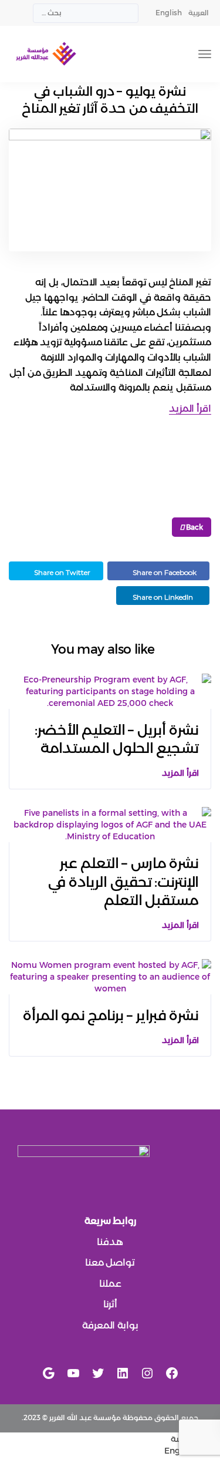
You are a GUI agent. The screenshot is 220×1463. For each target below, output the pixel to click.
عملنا (110, 1283)
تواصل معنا (110, 1262)
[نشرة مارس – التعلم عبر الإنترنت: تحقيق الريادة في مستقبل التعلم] (110, 824)
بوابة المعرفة (110, 1325)
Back (193, 527)
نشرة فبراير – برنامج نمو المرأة (111, 1015)
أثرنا (110, 1304)
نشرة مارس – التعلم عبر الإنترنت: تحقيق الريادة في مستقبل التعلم (123, 881)
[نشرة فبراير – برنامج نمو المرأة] (110, 976)
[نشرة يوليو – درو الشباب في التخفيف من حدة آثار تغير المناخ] (110, 195)
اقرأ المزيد (190, 408)
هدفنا (110, 1241)
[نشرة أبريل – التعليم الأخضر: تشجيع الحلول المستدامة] (110, 690)
